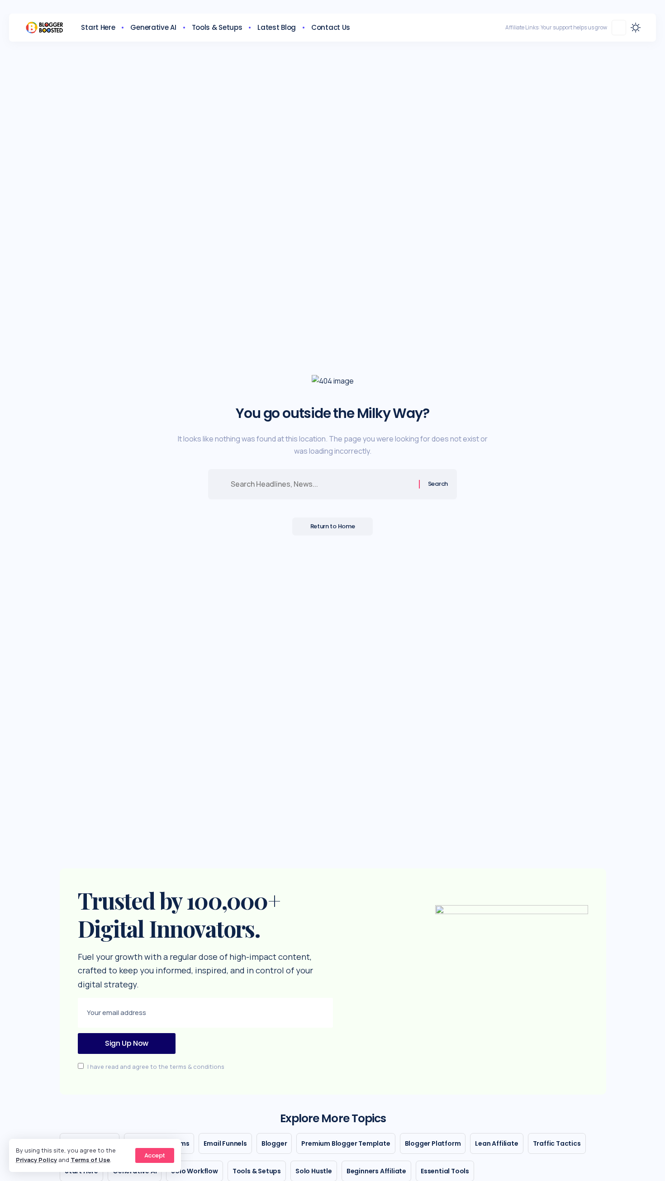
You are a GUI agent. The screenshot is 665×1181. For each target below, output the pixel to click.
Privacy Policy (36, 1160)
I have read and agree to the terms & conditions (155, 1066)
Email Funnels (225, 1143)
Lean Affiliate (496, 1143)
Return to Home (332, 526)
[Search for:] (321, 484)
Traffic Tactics (557, 1143)
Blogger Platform (433, 1143)
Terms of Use (90, 1160)
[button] (154, 1155)
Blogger (274, 1143)
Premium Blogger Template (345, 1143)
